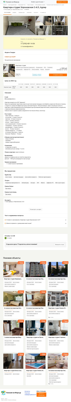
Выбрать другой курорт (37, 2)
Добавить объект (62, 2)
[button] (35, 220)
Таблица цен (21, 12)
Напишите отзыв (59, 244)
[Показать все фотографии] (19, 25)
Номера (14, 12)
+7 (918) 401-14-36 (28, 44)
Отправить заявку (58, 74)
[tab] (35, 220)
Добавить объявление (41, 394)
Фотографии (7, 12)
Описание (29, 12)
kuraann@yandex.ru (27, 46)
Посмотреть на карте (35, 209)
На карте (36, 12)
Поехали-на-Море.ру (12, 2)
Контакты (27, 391)
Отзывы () (43, 12)
